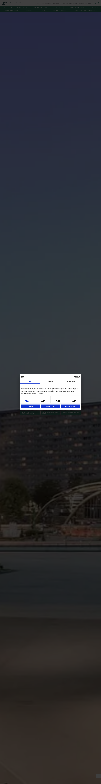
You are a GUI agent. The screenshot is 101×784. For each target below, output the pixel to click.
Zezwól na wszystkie (70, 406)
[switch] (43, 401)
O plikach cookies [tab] (71, 381)
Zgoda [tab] (29, 381)
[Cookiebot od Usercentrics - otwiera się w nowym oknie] (74, 377)
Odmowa (31, 406)
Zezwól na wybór (50, 406)
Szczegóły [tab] (50, 381)
